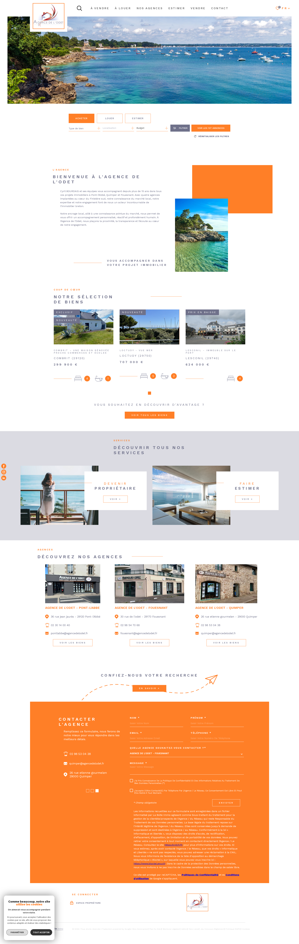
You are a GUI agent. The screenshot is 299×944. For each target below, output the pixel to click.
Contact (219, 8)
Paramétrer (17, 932)
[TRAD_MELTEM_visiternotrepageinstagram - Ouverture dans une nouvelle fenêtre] (3, 472)
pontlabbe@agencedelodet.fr (69, 633)
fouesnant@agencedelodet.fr (138, 633)
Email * (136, 733)
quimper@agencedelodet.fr (218, 633)
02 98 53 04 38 (210, 625)
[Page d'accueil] (48, 15)
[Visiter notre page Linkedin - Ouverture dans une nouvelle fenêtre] (3, 478)
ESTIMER (176, 8)
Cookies (246, 929)
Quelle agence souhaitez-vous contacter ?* (168, 748)
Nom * (135, 718)
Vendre (198, 8)
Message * (138, 763)
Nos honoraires (140, 929)
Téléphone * (201, 733)
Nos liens (193, 929)
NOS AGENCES (150, 8)
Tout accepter (41, 932)
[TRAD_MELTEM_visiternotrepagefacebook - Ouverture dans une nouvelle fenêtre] (3, 466)
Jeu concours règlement (212, 929)
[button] (149, 393)
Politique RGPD (233, 929)
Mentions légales (171, 929)
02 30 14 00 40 (60, 625)
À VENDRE (100, 8)
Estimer (138, 118)
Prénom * (198, 718)
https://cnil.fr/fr (174, 844)
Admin (184, 929)
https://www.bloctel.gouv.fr (149, 863)
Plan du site (155, 929)
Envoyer (226, 802)
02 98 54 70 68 (130, 625)
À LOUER (123, 8)
